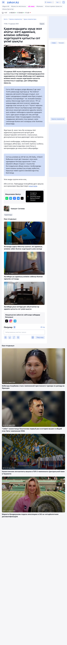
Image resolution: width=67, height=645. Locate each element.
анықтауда (33, 186)
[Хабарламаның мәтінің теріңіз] (24, 332)
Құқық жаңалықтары (30, 19)
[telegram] (10, 198)
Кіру (43, 327)
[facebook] (14, 198)
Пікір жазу (40, 337)
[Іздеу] (63, 2)
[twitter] (22, 198)
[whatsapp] (6, 198)
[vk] (18, 198)
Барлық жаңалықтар (15, 19)
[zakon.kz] (13, 2)
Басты (5, 19)
